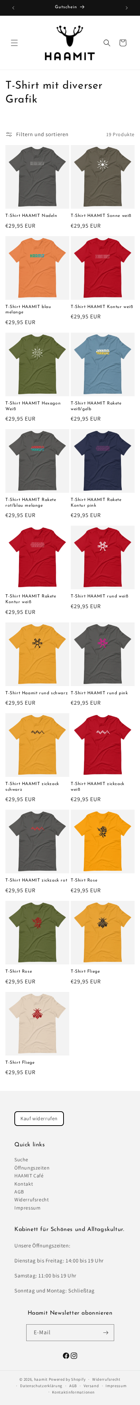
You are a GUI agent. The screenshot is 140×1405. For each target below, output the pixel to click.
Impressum (27, 1208)
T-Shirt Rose (84, 880)
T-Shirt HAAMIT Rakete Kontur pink (96, 503)
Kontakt (23, 1184)
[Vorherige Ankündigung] (13, 8)
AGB (19, 1191)
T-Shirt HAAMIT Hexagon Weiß (33, 406)
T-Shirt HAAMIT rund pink (99, 693)
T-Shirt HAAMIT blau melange (28, 310)
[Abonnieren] (106, 1332)
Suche (21, 1159)
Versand (91, 1385)
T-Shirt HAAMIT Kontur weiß (102, 307)
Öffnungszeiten (32, 1168)
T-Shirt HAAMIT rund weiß (99, 596)
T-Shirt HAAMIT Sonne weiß (101, 216)
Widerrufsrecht (31, 1199)
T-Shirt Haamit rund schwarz (36, 693)
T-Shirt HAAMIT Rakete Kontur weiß (30, 599)
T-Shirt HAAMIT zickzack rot (36, 880)
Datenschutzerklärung (41, 1385)
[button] (14, 43)
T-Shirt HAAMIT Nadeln (31, 216)
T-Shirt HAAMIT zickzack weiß (98, 787)
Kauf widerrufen (39, 1118)
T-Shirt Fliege (85, 971)
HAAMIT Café (29, 1175)
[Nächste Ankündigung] (127, 8)
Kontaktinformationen (73, 1392)
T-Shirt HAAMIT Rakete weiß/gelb (96, 406)
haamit (41, 1379)
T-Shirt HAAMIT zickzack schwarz (32, 787)
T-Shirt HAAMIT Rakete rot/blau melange (30, 503)
